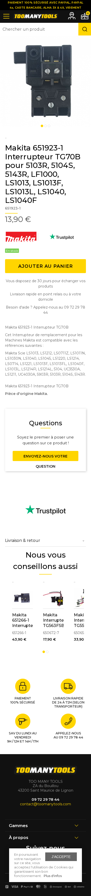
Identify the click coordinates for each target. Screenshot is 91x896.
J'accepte (61, 857)
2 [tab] (45, 126)
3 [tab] (49, 126)
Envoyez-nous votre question (45, 457)
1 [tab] (42, 126)
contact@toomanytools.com (45, 804)
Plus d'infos (53, 876)
